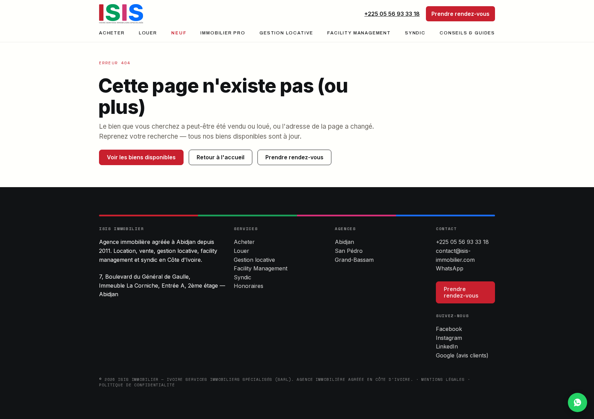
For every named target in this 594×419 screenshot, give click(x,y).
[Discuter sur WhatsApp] (577, 402)
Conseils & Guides (467, 33)
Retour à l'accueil (220, 157)
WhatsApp (449, 268)
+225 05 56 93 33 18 (392, 13)
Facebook (449, 328)
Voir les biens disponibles (141, 157)
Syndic (415, 33)
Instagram (449, 337)
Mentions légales (443, 379)
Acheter (112, 33)
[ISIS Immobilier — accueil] (121, 13)
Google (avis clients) (462, 355)
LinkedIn (447, 346)
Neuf (178, 33)
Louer (148, 33)
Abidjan (344, 241)
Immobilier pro (222, 33)
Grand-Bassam (354, 259)
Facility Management (359, 33)
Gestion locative (286, 33)
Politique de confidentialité (137, 385)
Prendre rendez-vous (460, 13)
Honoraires (248, 285)
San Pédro (349, 250)
